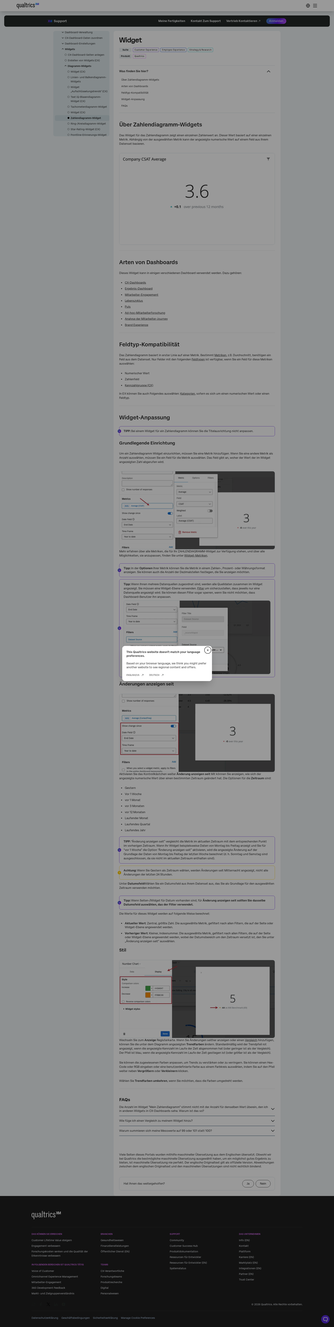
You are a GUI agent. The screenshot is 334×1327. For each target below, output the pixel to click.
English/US (132, 675)
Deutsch (154, 675)
